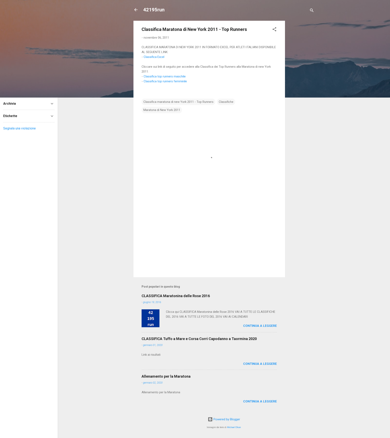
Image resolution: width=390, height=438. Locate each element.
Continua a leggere (260, 326)
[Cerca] (311, 11)
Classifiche (226, 102)
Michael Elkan (234, 427)
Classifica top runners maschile (165, 76)
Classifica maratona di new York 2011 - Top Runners (178, 102)
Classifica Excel (154, 57)
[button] (274, 30)
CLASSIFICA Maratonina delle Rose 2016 (176, 296)
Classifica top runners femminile (165, 81)
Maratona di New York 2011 (161, 110)
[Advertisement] (301, 82)
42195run (154, 10)
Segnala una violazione (19, 128)
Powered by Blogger (226, 419)
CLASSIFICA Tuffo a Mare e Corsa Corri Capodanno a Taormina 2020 (199, 339)
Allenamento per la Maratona (166, 376)
